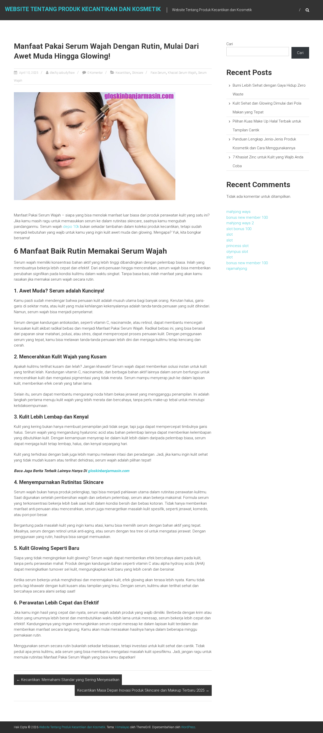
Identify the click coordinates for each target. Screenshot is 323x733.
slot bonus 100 (238, 229)
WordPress (188, 727)
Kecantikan (123, 73)
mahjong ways (238, 211)
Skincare (137, 73)
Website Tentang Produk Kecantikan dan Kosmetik (83, 9)
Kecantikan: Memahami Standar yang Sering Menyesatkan (67, 679)
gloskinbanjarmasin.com (108, 471)
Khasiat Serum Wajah (182, 73)
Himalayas (122, 727)
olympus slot (237, 251)
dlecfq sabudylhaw (62, 73)
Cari (229, 44)
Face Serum (158, 73)
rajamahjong (236, 268)
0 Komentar (95, 73)
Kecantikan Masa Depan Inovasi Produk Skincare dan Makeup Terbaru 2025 (143, 690)
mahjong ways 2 (240, 223)
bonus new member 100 (247, 217)
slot (229, 234)
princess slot (237, 245)
